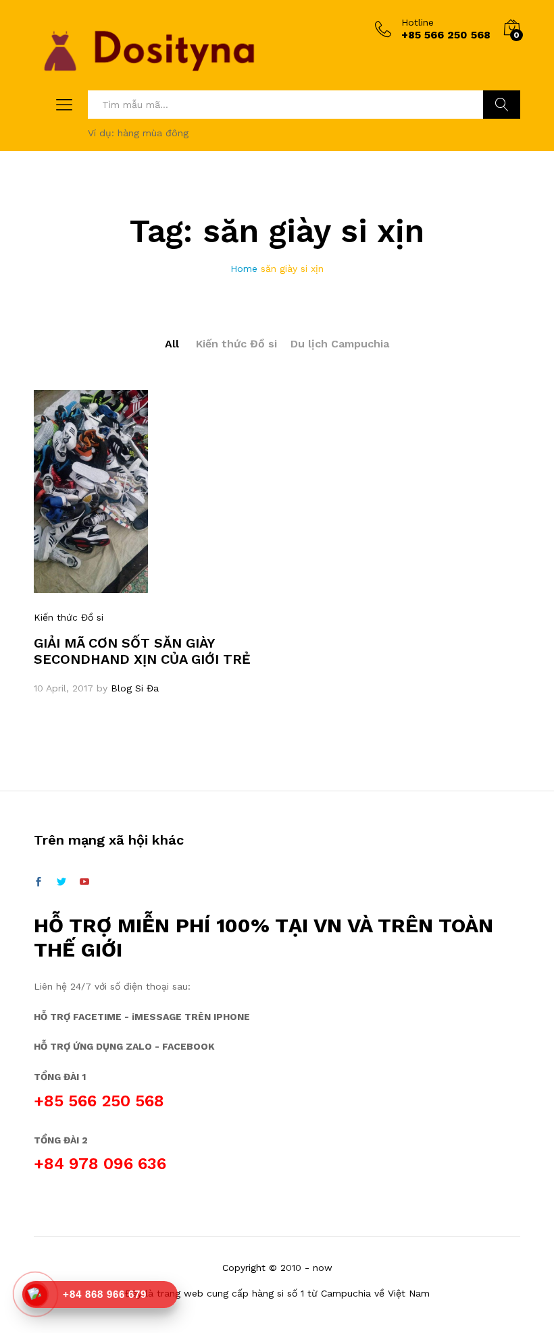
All (172, 343)
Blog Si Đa (135, 688)
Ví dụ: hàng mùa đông (138, 132)
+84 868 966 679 (105, 1294)
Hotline (417, 22)
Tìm (501, 104)
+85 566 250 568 (99, 1100)
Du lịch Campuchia (340, 343)
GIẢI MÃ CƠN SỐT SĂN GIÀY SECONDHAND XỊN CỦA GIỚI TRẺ (142, 651)
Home (243, 268)
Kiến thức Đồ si (236, 343)
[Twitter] (61, 882)
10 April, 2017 (63, 688)
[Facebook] (38, 882)
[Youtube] (84, 882)
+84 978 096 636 (100, 1163)
